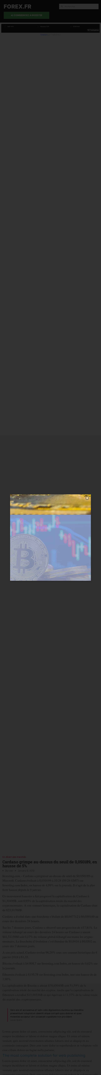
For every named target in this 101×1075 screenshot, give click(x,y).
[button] (87, 498)
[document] (50, 537)
